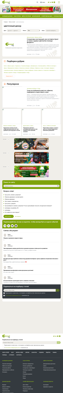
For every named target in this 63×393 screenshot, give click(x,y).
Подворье (25, 390)
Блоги (5, 65)
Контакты (19, 354)
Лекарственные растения (49, 370)
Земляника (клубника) (32, 88)
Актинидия (46, 68)
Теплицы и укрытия (8, 72)
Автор (43, 30)
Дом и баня (25, 384)
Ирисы (5, 68)
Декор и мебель (38, 37)
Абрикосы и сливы (39, 68)
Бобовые (32, 68)
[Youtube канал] (52, 2)
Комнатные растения (48, 367)
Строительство (6, 390)
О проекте (11, 354)
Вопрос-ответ (8, 191)
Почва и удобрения (29, 70)
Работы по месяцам (51, 65)
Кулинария (46, 384)
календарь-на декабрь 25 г (12, 208)
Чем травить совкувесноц (11, 201)
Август (44, 125)
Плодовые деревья (21, 72)
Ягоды (28, 72)
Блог (12, 352)
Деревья (52, 68)
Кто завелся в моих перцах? (12, 212)
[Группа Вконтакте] (50, 2)
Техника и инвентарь (28, 388)
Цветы (31, 125)
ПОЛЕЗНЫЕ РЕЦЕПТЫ (48, 381)
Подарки (41, 352)
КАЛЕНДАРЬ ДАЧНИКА (7, 16)
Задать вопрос (8, 216)
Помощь (4, 354)
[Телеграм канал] (48, 2)
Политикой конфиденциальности (14, 295)
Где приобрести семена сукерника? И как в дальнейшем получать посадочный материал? (28, 205)
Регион (24, 30)
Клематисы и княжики (24, 68)
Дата (5, 30)
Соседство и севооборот (49, 70)
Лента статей (5, 352)
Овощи (14, 72)
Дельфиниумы (34, 65)
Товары (54, 352)
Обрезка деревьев (10, 199)
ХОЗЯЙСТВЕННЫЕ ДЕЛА (46, 16)
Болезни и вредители (19, 70)
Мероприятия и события (13, 68)
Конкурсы (34, 352)
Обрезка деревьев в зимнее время (14, 197)
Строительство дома (8, 70)
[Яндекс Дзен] (54, 2)
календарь (7, 210)
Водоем (4, 384)
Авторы (27, 352)
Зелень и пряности (38, 70)
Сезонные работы (42, 65)
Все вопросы (18, 216)
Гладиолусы (17, 65)
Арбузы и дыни (10, 65)
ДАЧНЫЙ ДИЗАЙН (36, 16)
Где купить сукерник (10, 203)
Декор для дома (30, 37)
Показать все (9, 76)
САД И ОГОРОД (17, 16)
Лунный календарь (25, 65)
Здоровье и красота (48, 386)
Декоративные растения (49, 363)
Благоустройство (27, 386)
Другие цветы (26, 125)
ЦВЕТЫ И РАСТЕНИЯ (26, 16)
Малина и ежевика (7, 125)
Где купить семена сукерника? (13, 194)
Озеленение (5, 388)
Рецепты (48, 352)
